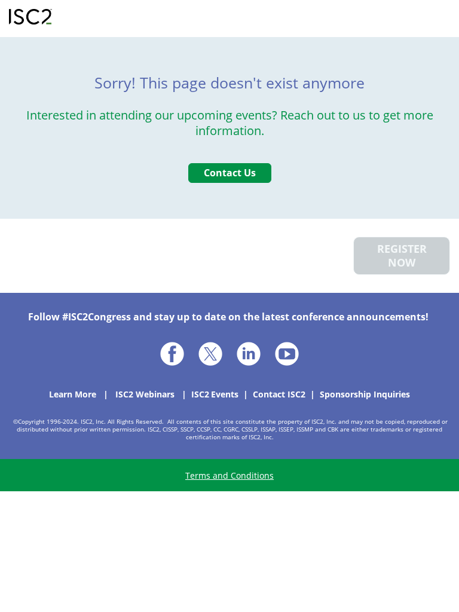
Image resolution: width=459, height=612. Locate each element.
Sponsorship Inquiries (365, 394)
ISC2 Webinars (145, 394)
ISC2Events (214, 394)
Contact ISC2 (279, 394)
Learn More (72, 394)
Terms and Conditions (229, 475)
